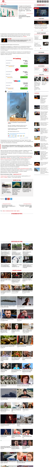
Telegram (25, 36)
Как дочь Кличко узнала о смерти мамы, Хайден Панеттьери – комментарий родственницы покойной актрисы (44, 138)
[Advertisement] (17, 73)
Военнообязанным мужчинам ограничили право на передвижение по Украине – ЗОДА (8, 206)
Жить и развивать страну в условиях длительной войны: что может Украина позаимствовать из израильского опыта (5, 254)
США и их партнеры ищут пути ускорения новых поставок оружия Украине (5, 265)
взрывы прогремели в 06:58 (23, 168)
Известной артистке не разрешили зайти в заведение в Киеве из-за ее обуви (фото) (44, 124)
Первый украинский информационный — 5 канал (3, 1)
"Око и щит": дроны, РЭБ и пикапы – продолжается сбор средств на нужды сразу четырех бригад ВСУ (38, 45)
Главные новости (3, 175)
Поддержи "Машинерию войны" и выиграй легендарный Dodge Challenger (38, 38)
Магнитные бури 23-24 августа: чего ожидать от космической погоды (44, 163)
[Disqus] (16, 228)
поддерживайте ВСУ (17, 174)
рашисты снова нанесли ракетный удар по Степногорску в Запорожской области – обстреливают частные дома (28, 254)
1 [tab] (40, 48)
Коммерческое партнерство (36, 69)
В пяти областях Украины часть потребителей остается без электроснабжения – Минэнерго (40, 28)
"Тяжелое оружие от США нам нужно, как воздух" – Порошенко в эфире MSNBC (25, 206)
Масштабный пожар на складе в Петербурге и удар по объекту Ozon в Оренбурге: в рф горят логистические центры (44, 107)
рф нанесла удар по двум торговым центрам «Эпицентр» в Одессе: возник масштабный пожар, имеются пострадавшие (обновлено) (44, 171)
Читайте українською (29, 13)
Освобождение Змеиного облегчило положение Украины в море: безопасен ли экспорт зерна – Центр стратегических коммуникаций (16, 191)
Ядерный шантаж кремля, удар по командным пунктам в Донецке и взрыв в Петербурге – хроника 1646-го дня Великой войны (44, 131)
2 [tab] (42, 48)
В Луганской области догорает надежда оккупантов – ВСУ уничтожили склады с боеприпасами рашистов (19, 41)
